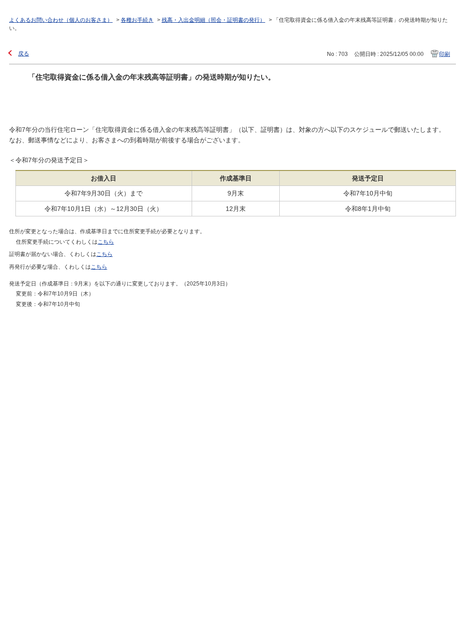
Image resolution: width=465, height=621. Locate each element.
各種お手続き (137, 20)
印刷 (444, 54)
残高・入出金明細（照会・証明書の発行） (213, 20)
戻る (23, 53)
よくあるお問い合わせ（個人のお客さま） (61, 20)
